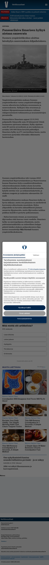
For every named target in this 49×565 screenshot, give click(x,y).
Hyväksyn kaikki (24, 308)
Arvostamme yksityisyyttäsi (14, 255)
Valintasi (36, 255)
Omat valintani (24, 313)
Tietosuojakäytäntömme (24, 318)
